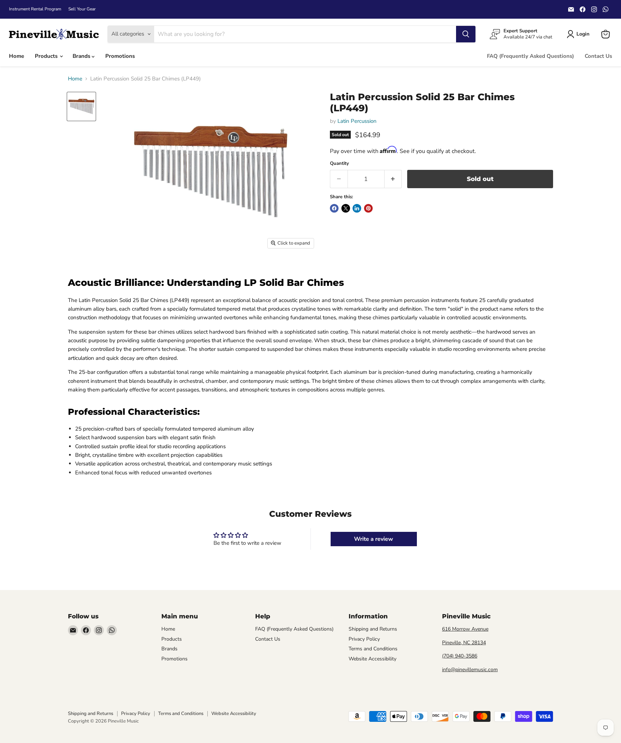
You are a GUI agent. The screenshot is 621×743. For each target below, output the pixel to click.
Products (47, 56)
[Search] (465, 34)
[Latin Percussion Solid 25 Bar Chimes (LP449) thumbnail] (81, 106)
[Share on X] (345, 208)
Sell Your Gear (82, 8)
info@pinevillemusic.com (470, 669)
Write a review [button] (373, 539)
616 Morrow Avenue (465, 629)
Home (16, 56)
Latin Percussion (357, 121)
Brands (82, 56)
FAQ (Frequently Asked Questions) (530, 56)
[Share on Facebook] (334, 208)
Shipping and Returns (373, 629)
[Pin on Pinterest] (368, 208)
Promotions (120, 56)
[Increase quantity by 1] (393, 179)
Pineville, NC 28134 (464, 642)
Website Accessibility (372, 658)
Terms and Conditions (373, 648)
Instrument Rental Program (35, 8)
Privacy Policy (364, 639)
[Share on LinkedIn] (357, 208)
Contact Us (598, 56)
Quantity (339, 163)
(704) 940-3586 (459, 656)
